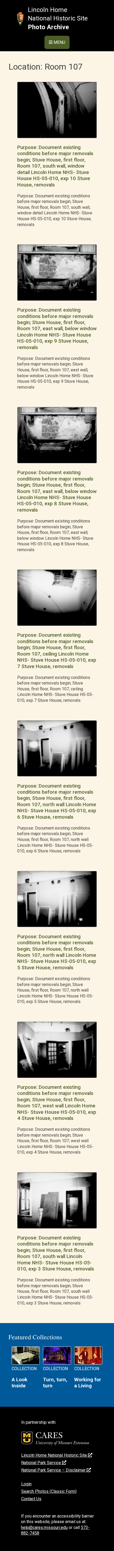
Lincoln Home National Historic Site (54, 1455)
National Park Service (41, 1462)
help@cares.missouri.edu (44, 1527)
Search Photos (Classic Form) (49, 1491)
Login (26, 1483)
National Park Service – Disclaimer (54, 1470)
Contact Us (31, 1498)
